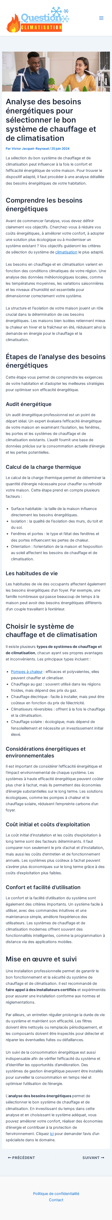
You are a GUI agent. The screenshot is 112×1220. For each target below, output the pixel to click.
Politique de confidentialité (56, 1193)
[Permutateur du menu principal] (101, 18)
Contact (56, 1200)
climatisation (66, 252)
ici (52, 1133)
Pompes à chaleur (26, 671)
